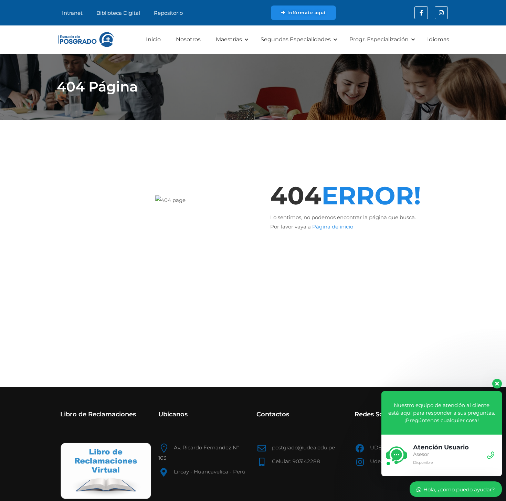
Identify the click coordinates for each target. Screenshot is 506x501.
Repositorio (168, 12)
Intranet (72, 12)
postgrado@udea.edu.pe (303, 447)
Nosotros (188, 39)
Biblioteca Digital (118, 12)
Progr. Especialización (379, 39)
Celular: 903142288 (296, 461)
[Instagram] (441, 12)
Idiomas (438, 39)
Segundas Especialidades (296, 39)
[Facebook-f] (421, 12)
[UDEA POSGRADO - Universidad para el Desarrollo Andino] (86, 39)
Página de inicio (332, 226)
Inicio (153, 39)
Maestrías (229, 39)
